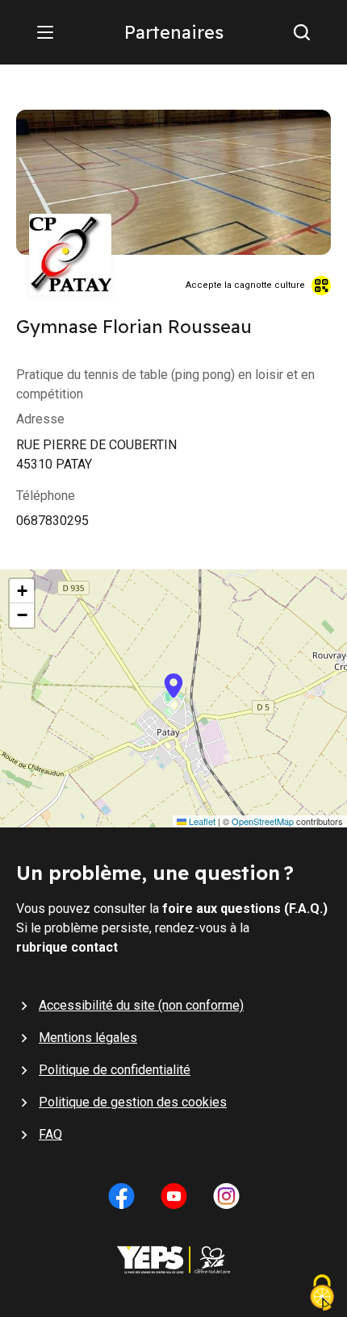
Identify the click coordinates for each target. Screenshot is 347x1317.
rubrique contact (67, 947)
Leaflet (200, 821)
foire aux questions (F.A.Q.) (245, 908)
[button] (173, 698)
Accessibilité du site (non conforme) (141, 1005)
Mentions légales (88, 1037)
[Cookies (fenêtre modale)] (322, 1294)
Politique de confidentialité (114, 1069)
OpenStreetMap (263, 821)
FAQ (50, 1134)
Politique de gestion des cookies (133, 1102)
